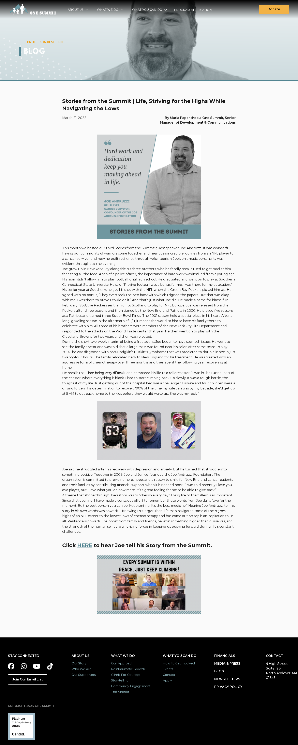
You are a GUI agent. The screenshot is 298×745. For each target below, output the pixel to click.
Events (168, 669)
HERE (84, 545)
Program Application (193, 10)
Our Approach (122, 663)
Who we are (81, 669)
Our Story (79, 663)
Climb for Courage (125, 675)
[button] (78, 10)
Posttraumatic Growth (128, 669)
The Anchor (120, 692)
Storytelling (120, 680)
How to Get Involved (179, 663)
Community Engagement (130, 686)
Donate (274, 9)
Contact (169, 675)
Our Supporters (84, 675)
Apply (167, 680)
